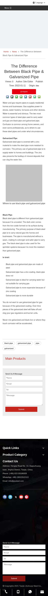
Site (37, 86)
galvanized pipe (24, 343)
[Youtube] (21, 497)
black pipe (8, 343)
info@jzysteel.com (16, 481)
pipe (37, 343)
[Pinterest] (27, 497)
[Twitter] (16, 497)
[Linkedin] (10, 497)
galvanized (8, 348)
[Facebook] (5, 497)
